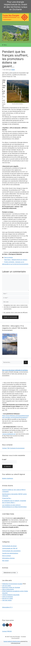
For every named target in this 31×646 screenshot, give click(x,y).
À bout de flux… (6, 498)
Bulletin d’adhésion (7, 478)
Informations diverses (8, 558)
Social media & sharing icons (12, 641)
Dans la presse (8, 257)
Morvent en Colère (7, 598)
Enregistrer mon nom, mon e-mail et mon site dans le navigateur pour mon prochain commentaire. (16, 307)
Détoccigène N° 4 (7, 607)
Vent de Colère (6, 585)
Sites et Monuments (8, 589)
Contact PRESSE (7, 631)
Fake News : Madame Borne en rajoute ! (15, 259)
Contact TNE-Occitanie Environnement (13, 448)
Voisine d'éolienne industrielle (10, 595)
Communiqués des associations (11, 551)
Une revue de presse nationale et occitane (15, 370)
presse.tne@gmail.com (9, 434)
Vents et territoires (7, 596)
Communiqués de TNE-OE (9, 548)
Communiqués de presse (9, 546)
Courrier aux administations (10, 553)
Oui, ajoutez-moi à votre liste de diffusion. (15, 312)
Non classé (5, 560)
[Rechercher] (26, 362)
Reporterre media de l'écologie (11, 587)
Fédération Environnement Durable (12, 584)
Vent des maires (7, 600)
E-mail (4, 459)
